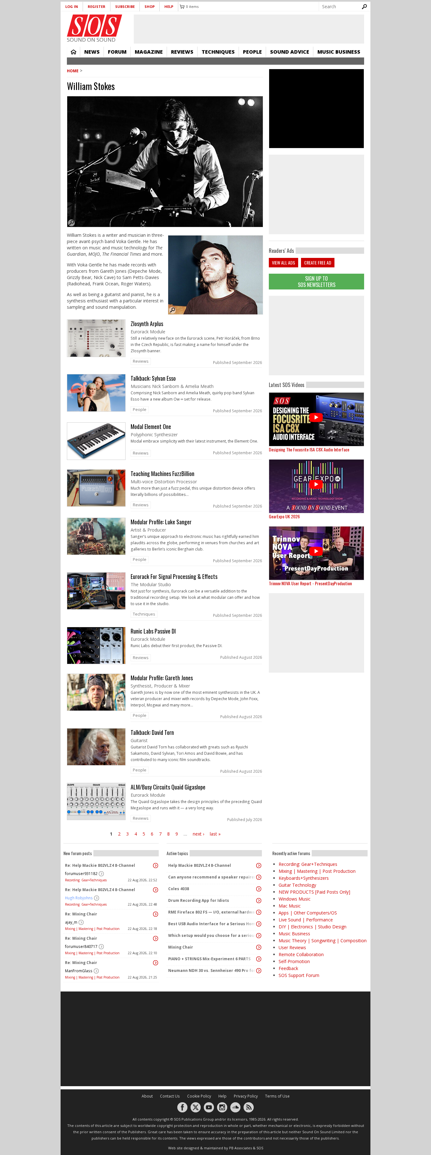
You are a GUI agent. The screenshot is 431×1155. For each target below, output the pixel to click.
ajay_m (71, 922)
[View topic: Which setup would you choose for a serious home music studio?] (259, 935)
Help (168, 6)
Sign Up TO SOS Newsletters (316, 281)
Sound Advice (289, 51)
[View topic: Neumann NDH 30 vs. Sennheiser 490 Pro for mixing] (259, 970)
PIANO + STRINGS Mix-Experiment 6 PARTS (209, 959)
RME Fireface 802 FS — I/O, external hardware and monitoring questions (212, 912)
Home (73, 52)
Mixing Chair (180, 947)
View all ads (283, 262)
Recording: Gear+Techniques (86, 880)
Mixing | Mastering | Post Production (92, 928)
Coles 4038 (178, 888)
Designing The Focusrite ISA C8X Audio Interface (309, 449)
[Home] (94, 26)
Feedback (288, 968)
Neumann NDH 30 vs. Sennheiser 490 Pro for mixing (212, 970)
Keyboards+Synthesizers (304, 878)
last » (215, 834)
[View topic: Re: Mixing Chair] (155, 914)
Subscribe (125, 6)
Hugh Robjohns (79, 898)
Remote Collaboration (301, 954)
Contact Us (170, 1096)
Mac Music (290, 906)
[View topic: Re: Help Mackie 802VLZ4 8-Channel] (155, 865)
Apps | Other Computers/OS (308, 913)
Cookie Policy (199, 1096)
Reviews (182, 51)
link (165, 343)
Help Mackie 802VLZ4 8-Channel (199, 865)
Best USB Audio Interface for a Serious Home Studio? (212, 923)
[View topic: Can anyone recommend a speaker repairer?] (259, 877)
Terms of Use (277, 1096)
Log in (71, 6)
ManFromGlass (78, 970)
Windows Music (294, 899)
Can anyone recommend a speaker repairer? (212, 877)
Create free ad (317, 262)
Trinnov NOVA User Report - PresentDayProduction (310, 583)
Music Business (338, 51)
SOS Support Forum (299, 975)
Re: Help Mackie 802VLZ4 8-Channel (100, 865)
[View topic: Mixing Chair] (259, 947)
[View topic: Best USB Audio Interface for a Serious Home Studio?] (259, 924)
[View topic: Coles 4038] (259, 889)
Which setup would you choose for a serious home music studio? (212, 935)
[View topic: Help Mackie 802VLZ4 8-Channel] (259, 865)
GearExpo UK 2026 (284, 516)
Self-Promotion (294, 961)
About (147, 1096)
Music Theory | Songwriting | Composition (323, 941)
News (92, 51)
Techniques (218, 51)
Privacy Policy (246, 1096)
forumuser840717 (81, 946)
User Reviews (292, 947)
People (252, 51)
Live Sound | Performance (306, 920)
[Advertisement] (316, 335)
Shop (150, 6)
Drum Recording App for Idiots (198, 900)
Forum (117, 51)
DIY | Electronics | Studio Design (312, 927)
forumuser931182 (81, 873)
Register (96, 6)
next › (198, 834)
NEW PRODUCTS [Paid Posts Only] (314, 892)
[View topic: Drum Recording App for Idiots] (259, 900)
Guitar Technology (297, 885)
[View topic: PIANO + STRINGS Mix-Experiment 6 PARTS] (259, 959)
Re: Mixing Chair (81, 914)
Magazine (149, 51)
